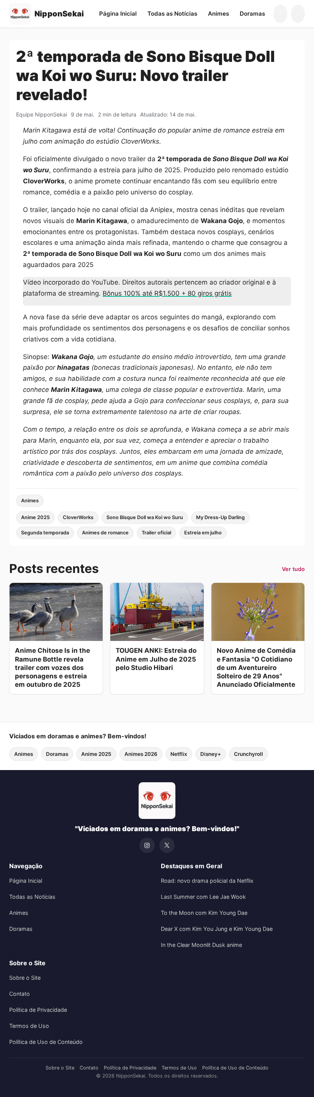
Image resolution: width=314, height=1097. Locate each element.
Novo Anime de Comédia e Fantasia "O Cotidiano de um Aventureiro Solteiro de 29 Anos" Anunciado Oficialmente (256, 667)
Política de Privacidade (38, 1009)
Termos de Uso (29, 1026)
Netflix (178, 754)
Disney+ (210, 754)
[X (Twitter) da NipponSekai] (298, 14)
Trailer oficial (156, 533)
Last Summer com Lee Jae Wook (203, 896)
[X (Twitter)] (167, 845)
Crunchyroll (248, 754)
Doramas (252, 13)
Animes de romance (105, 533)
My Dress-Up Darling (220, 517)
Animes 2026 (140, 754)
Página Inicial (118, 13)
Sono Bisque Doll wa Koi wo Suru (144, 517)
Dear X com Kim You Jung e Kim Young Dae (217, 928)
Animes (218, 13)
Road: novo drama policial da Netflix (207, 880)
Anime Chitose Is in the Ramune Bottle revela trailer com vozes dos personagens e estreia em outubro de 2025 (52, 667)
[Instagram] (147, 845)
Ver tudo (293, 569)
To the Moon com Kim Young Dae (204, 912)
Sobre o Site (25, 977)
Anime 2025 (35, 517)
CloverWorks (78, 517)
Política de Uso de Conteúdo (46, 1042)
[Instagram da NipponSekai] (280, 14)
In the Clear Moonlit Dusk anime (201, 945)
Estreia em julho (203, 533)
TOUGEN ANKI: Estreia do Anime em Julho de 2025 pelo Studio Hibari (156, 659)
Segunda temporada (45, 533)
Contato (19, 993)
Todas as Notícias (172, 13)
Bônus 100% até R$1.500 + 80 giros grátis (167, 293)
